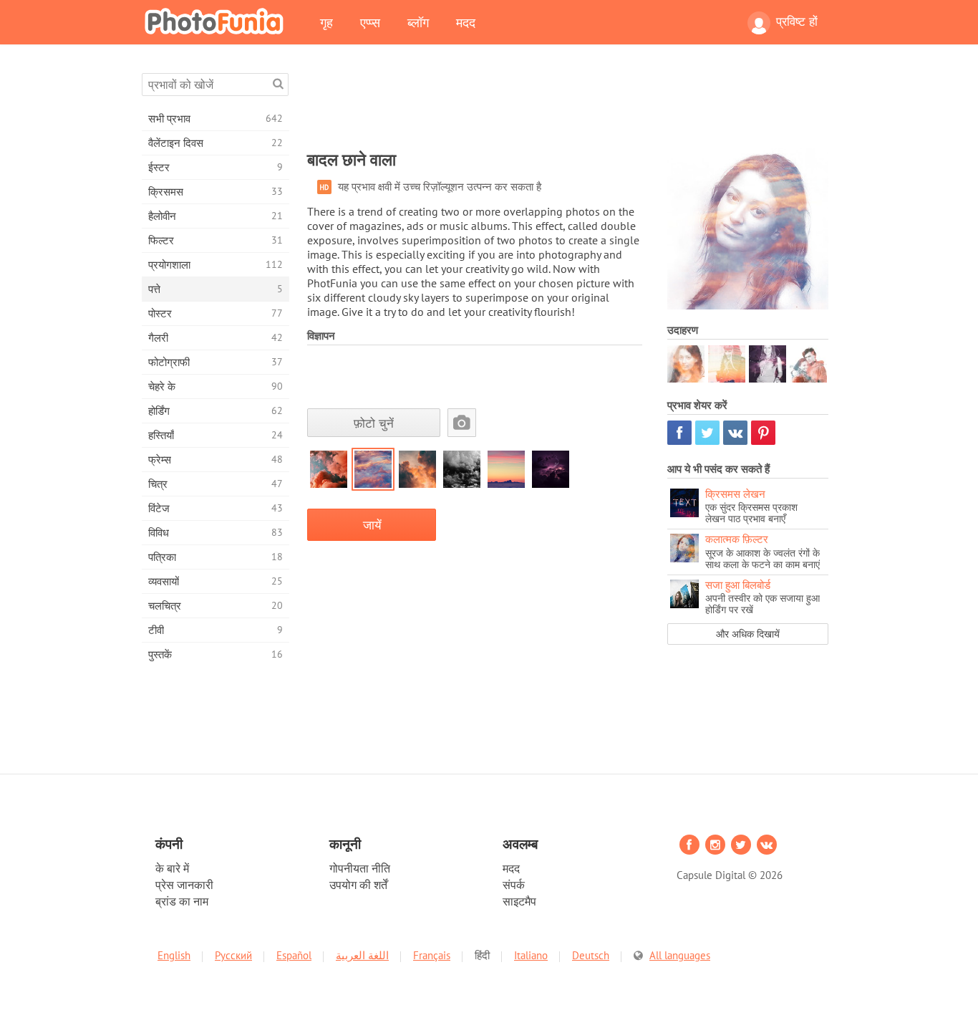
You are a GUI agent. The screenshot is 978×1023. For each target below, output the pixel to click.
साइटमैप (519, 901)
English (174, 955)
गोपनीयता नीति (359, 868)
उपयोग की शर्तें (358, 885)
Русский (233, 955)
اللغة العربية (362, 955)
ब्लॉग (418, 22)
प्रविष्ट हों (797, 21)
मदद (465, 22)
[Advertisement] (567, 105)
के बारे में (172, 868)
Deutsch (590, 955)
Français (431, 955)
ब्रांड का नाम (181, 901)
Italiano (531, 955)
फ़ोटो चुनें (374, 423)
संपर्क (514, 885)
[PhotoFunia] (216, 21)
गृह (326, 22)
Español (293, 955)
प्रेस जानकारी (184, 885)
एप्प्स (370, 22)
